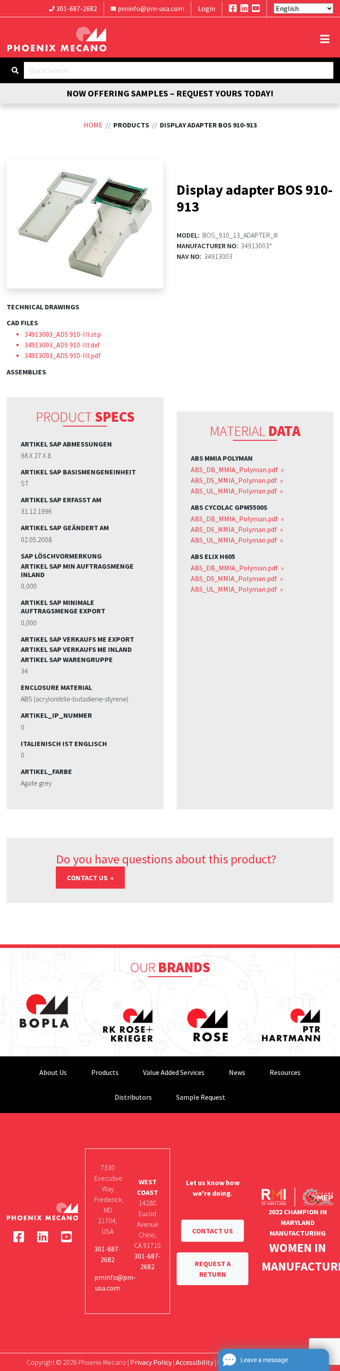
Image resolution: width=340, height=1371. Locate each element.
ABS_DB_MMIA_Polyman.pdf (235, 469)
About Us (53, 1072)
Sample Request (200, 1097)
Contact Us (88, 877)
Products (105, 1072)
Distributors (133, 1097)
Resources (285, 1072)
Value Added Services (174, 1072)
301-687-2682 (76, 8)
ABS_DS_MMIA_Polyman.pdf (234, 480)
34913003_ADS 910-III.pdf (62, 355)
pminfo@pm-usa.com (151, 8)
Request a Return (213, 1269)
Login (206, 8)
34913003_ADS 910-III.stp (62, 334)
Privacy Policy (151, 1362)
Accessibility (194, 1362)
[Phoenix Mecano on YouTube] (256, 8)
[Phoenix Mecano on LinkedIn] (244, 8)
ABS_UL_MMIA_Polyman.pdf (234, 490)
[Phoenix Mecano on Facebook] (233, 8)
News (237, 1072)
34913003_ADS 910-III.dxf (62, 344)
